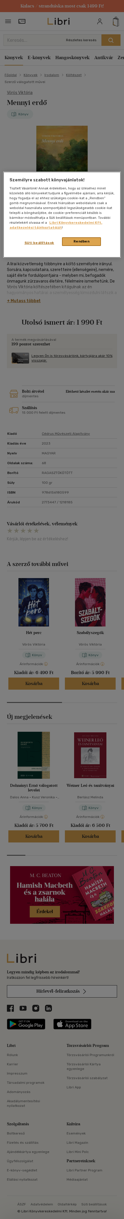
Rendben (82, 241)
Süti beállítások (39, 243)
